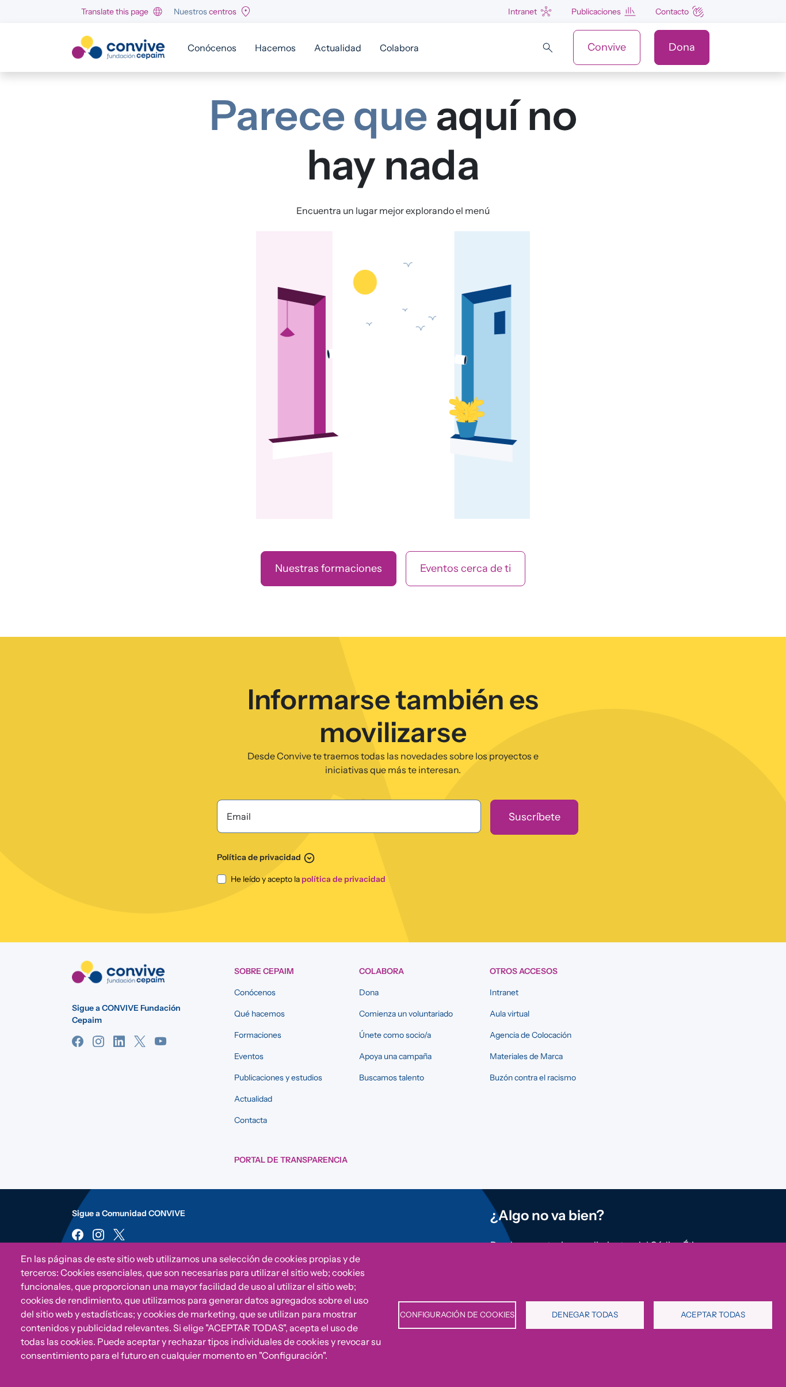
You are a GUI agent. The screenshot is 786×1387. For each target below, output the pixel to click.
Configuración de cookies (457, 1314)
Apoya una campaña (395, 1056)
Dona (682, 47)
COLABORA (381, 971)
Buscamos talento (391, 1077)
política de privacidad (344, 879)
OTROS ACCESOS (524, 971)
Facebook (77, 1041)
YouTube (160, 1041)
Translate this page (114, 11)
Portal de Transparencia (291, 1160)
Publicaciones (596, 11)
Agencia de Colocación (530, 1035)
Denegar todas (585, 1314)
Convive (606, 47)
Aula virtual (509, 1013)
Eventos (249, 1056)
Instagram (98, 1041)
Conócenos (212, 48)
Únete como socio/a (395, 1035)
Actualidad (337, 48)
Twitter (140, 1041)
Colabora (399, 48)
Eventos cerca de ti (465, 568)
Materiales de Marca (526, 1056)
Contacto (672, 11)
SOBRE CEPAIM (264, 971)
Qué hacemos (259, 1013)
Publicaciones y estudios (278, 1077)
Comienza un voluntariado (406, 1013)
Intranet (522, 11)
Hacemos (275, 48)
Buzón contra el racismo (533, 1077)
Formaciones (257, 1035)
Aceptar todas (713, 1314)
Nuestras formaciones (328, 568)
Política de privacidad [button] (266, 857)
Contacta (250, 1120)
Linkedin (119, 1041)
